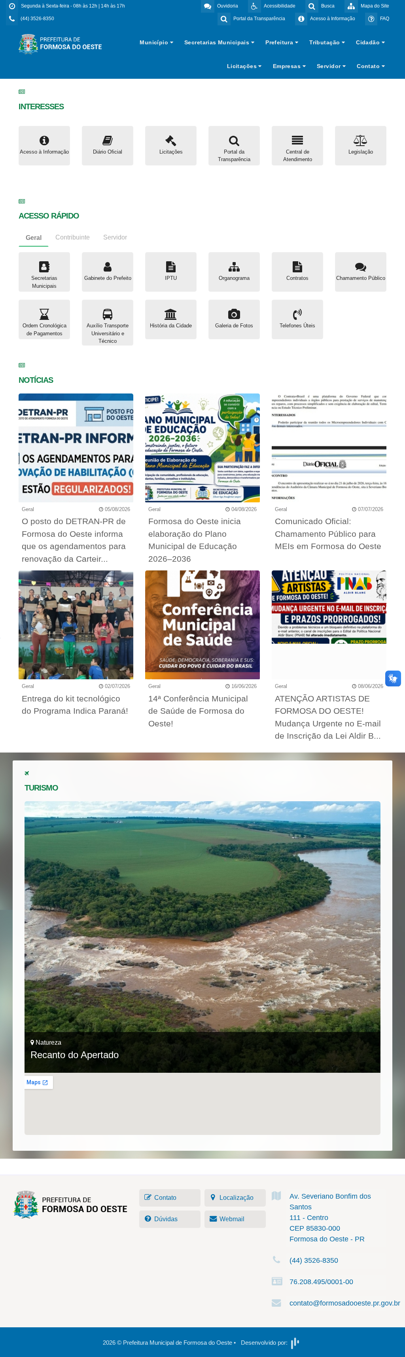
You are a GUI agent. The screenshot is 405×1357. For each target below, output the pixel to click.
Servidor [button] (330, 66)
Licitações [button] (243, 66)
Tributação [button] (325, 42)
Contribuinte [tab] (72, 237)
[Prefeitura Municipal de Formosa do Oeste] (60, 43)
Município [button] (155, 42)
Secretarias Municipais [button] (217, 42)
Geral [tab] (34, 237)
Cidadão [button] (368, 42)
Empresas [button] (288, 66)
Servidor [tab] (115, 237)
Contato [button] (369, 66)
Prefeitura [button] (280, 42)
